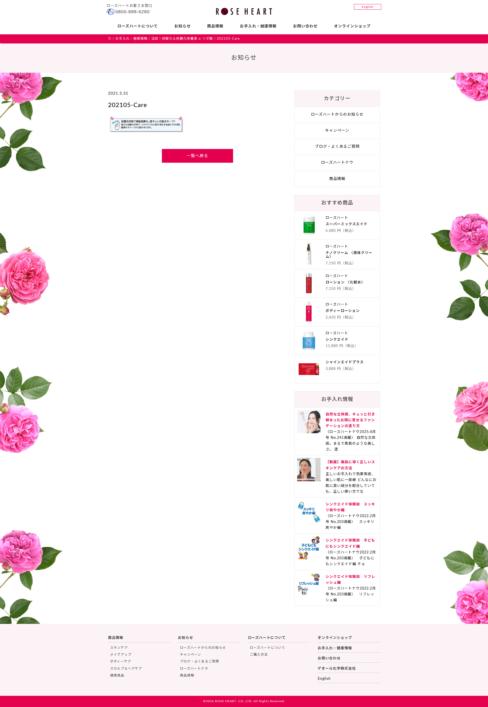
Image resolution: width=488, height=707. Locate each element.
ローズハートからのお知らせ (337, 114)
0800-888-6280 (132, 11)
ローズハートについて (137, 26)
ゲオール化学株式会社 (337, 668)
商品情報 (215, 26)
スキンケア (119, 648)
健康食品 (117, 675)
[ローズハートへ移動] (110, 38)
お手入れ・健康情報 (258, 26)
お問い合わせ (305, 26)
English (367, 6)
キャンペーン (337, 130)
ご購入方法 (259, 654)
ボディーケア (120, 661)
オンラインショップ (352, 26)
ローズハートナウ (337, 162)
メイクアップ (120, 654)
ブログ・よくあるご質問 (337, 146)
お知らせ (182, 26)
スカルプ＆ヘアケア (126, 668)
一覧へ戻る (197, 156)
